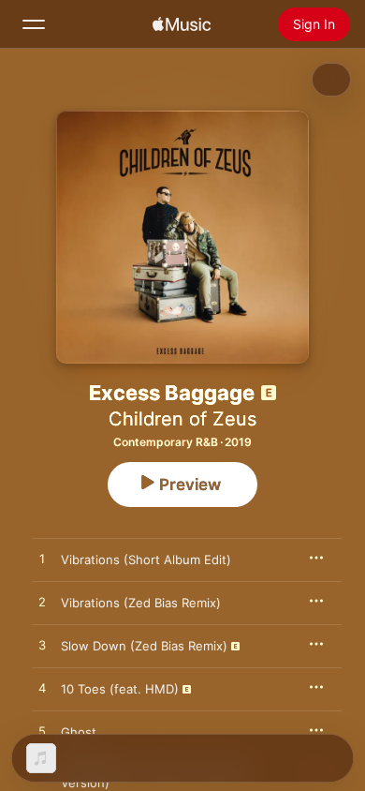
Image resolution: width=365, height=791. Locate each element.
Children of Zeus (182, 419)
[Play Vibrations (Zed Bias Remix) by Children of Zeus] (42, 602)
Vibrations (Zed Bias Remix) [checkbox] (141, 602)
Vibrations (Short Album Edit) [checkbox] (146, 559)
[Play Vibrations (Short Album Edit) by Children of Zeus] (42, 559)
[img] (182, 24)
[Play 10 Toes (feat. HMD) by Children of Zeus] (42, 688)
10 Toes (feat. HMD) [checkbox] (120, 688)
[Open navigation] (33, 24)
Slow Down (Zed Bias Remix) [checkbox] (144, 645)
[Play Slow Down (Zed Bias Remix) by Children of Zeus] (42, 645)
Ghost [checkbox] (78, 731)
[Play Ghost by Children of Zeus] (42, 732)
